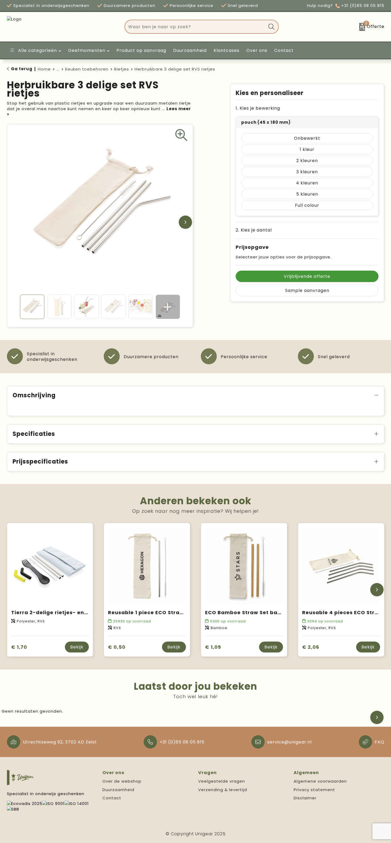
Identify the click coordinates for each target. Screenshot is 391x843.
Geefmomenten (86, 50)
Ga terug (21, 69)
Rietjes (121, 69)
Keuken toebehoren (87, 69)
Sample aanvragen (307, 290)
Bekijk (77, 647)
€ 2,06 (310, 647)
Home (44, 69)
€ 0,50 (117, 647)
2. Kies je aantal (254, 230)
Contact (111, 798)
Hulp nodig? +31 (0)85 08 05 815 (345, 5)
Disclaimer (305, 798)
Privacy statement (314, 789)
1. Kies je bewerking (258, 108)
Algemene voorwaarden (320, 781)
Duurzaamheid (118, 789)
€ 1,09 (213, 647)
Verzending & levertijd (222, 789)
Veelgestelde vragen (221, 781)
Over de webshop (122, 781)
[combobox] (195, 26)
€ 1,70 (19, 647)
